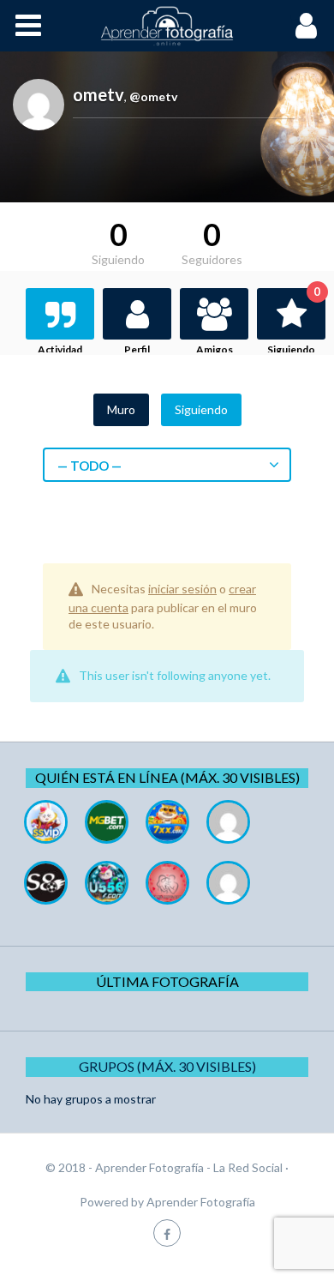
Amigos (214, 349)
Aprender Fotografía (200, 1201)
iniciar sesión (182, 588)
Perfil (137, 349)
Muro (121, 409)
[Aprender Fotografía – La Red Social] (167, 26)
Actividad (60, 349)
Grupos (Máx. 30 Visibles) (167, 1066)
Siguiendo (293, 322)
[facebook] (167, 1232)
